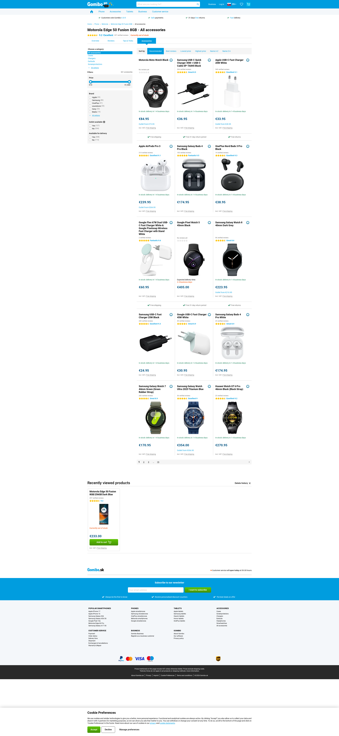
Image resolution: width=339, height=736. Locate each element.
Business (142, 11)
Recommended (155, 51)
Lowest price (185, 51)
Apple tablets (178, 611)
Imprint (156, 675)
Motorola (105, 24)
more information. (192, 671)
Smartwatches (222, 623)
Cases (219, 611)
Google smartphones (138, 621)
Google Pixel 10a (94, 621)
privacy (153, 723)
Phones (135, 608)
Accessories (115, 11)
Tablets (129, 11)
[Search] (198, 4)
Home (89, 24)
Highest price (200, 51)
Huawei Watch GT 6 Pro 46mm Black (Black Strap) (229, 388)
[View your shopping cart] (248, 4)
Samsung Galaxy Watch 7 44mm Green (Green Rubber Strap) (152, 389)
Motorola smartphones (139, 618)
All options (95, 68)
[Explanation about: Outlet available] (104, 122)
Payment (91, 634)
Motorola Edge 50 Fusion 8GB (121, 24)
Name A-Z (214, 51)
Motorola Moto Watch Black (153, 60)
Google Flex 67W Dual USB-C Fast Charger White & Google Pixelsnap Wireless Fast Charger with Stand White (153, 228)
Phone (101, 11)
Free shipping (151, 128)
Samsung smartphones (139, 614)
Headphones (221, 621)
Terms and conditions (184, 675)
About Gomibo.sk (137, 675)
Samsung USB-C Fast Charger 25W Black (150, 316)
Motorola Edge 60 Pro (96, 623)
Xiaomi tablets (179, 616)
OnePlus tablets (179, 621)
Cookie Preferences (168, 675)
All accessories (140, 24)
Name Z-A (226, 51)
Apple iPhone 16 (94, 614)
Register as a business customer (142, 636)
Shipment (91, 641)
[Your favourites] (241, 4)
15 (158, 462)
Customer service (160, 11)
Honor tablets (179, 618)
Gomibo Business (137, 634)
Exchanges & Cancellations (98, 643)
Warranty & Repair (94, 645)
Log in (221, 4)
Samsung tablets (180, 614)
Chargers (220, 616)
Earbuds (219, 618)
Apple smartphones (138, 611)
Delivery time (93, 638)
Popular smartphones (99, 608)
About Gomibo (179, 634)
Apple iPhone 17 (94, 611)
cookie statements (167, 723)
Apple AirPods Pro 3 (149, 146)
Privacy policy (179, 638)
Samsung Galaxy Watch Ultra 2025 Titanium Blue (190, 388)
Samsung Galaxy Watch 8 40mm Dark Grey (228, 224)
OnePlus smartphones (139, 616)
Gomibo (177, 631)
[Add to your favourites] (171, 60)
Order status (92, 636)
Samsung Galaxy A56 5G (97, 618)
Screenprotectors (223, 614)
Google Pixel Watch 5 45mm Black (188, 224)
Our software (178, 636)
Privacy (148, 675)
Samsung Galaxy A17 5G (97, 626)
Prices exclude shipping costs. (194, 669)
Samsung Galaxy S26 (96, 616)
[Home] (91, 11)
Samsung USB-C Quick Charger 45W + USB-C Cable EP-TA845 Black (189, 63)
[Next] (249, 462)
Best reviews (171, 51)
